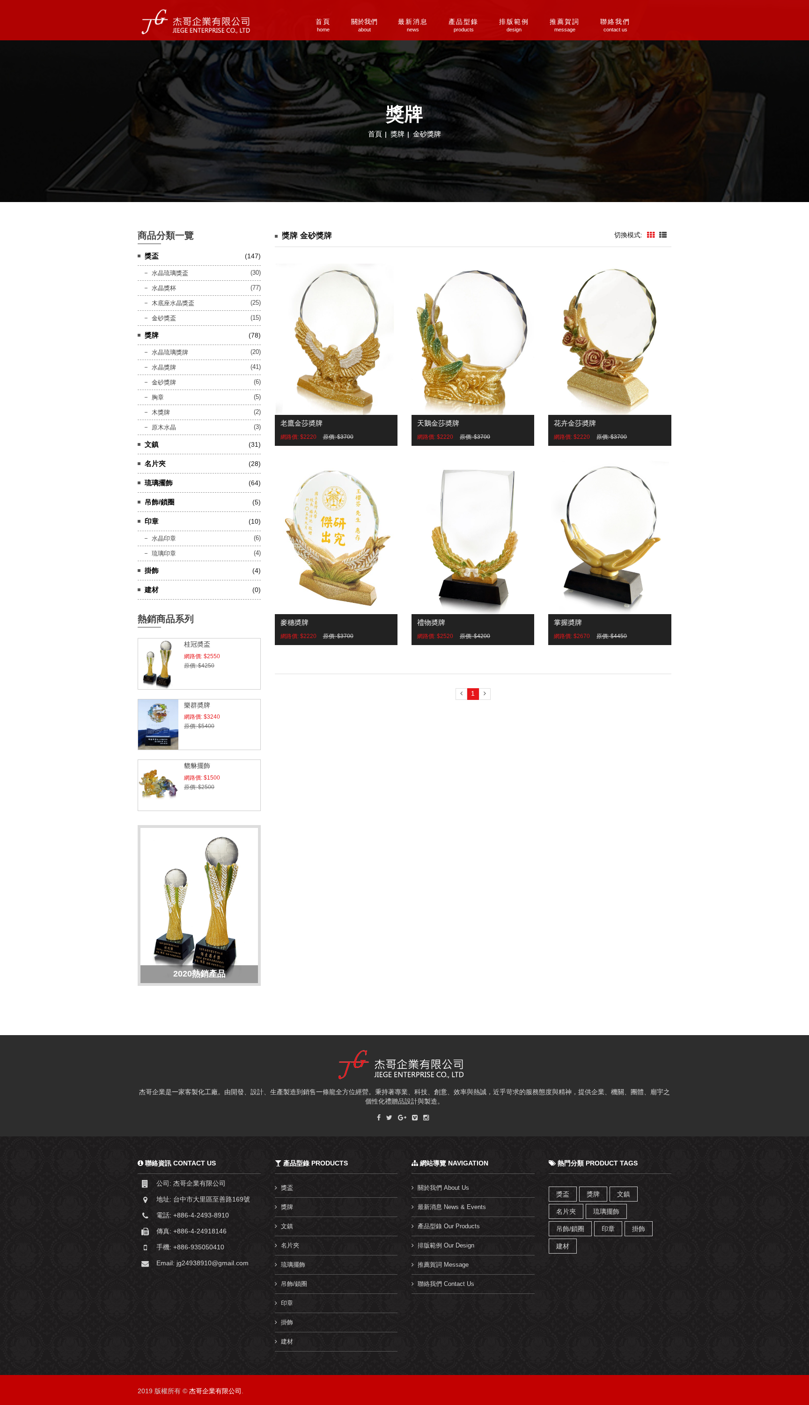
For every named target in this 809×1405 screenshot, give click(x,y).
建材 (152, 590)
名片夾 (155, 463)
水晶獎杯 (164, 288)
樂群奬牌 (197, 705)
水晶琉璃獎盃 (170, 273)
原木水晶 (164, 427)
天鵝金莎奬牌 (438, 423)
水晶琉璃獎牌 (170, 352)
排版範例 (514, 25)
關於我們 (364, 25)
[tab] (651, 235)
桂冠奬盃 (197, 644)
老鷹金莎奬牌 (301, 423)
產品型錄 (463, 25)
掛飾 (152, 570)
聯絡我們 (615, 25)
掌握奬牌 (568, 622)
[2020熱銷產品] (199, 905)
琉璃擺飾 (159, 483)
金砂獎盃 (164, 318)
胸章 (158, 397)
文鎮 (152, 444)
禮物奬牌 (431, 622)
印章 (152, 521)
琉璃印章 (164, 553)
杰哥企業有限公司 (215, 1391)
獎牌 (398, 134)
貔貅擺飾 (197, 765)
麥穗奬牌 (294, 622)
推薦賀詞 (565, 25)
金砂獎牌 (427, 134)
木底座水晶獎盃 (173, 303)
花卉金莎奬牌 (575, 423)
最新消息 (413, 25)
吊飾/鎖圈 (160, 502)
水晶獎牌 (164, 367)
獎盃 (152, 256)
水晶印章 (164, 538)
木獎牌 (161, 412)
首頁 (323, 25)
